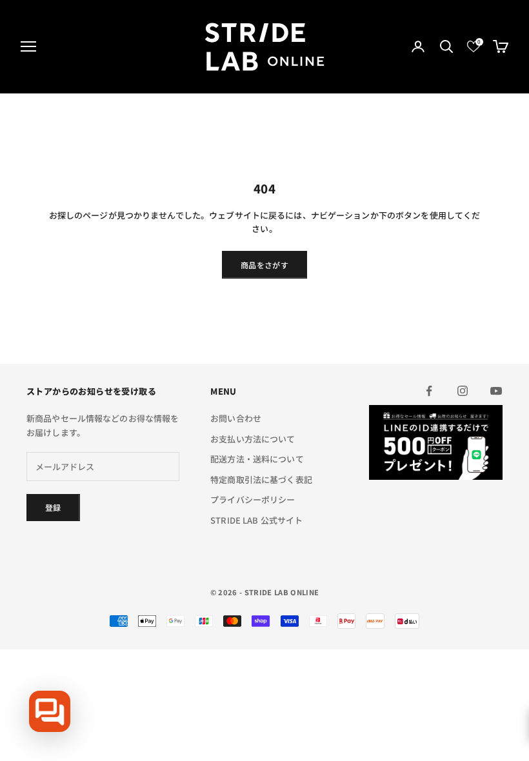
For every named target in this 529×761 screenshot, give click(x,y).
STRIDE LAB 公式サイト (256, 520)
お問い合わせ (235, 418)
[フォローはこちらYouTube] (496, 390)
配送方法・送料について (256, 459)
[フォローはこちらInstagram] (462, 390)
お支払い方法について (252, 439)
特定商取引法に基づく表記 (261, 479)
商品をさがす (264, 264)
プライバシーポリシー (252, 499)
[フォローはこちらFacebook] (429, 390)
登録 (53, 507)
